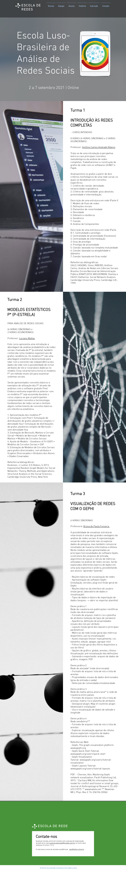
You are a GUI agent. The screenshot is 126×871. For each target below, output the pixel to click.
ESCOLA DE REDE (53, 826)
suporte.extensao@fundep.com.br (62, 843)
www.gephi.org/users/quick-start (87, 754)
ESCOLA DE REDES (31, 8)
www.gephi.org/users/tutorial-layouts (90, 768)
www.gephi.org (78, 748)
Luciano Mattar (27, 338)
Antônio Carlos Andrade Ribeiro (98, 147)
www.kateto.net (93, 789)
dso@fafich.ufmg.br (76, 849)
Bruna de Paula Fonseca (96, 526)
